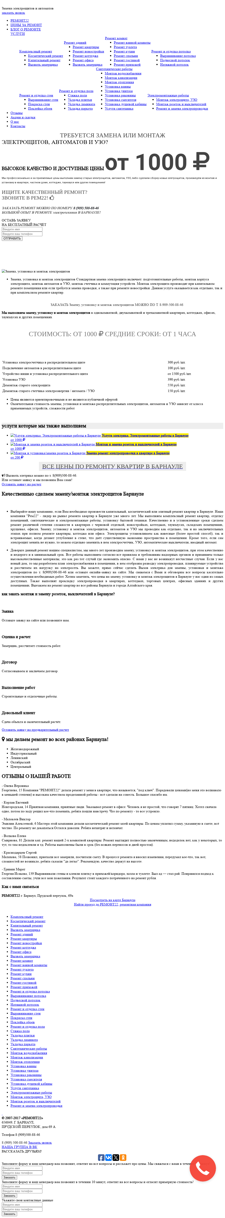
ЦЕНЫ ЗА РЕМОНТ (26, 25)
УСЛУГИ (18, 34)
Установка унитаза (119, 91)
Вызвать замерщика (43, 64)
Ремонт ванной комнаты (132, 42)
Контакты (18, 126)
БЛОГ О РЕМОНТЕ (26, 29)
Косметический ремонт (45, 56)
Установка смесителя (120, 100)
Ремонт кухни (124, 51)
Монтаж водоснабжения (123, 73)
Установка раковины (120, 95)
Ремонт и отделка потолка (171, 51)
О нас (15, 122)
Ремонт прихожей (127, 64)
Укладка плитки (80, 100)
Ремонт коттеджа (85, 56)
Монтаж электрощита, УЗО (176, 100)
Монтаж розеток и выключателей (181, 104)
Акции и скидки (23, 117)
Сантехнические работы (114, 69)
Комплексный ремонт (35, 51)
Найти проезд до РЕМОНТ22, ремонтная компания (112, 904)
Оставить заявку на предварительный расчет (35, 730)
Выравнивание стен (43, 100)
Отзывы (17, 113)
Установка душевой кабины (126, 104)
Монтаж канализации (121, 78)
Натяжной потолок (174, 64)
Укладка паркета (80, 108)
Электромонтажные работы (168, 95)
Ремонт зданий (75, 42)
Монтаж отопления (119, 82)
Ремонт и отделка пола (76, 91)
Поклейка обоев (40, 108)
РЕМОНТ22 (20, 20)
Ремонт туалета (125, 47)
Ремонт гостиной (127, 60)
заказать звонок (13, 13)
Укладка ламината (81, 104)
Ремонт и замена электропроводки (182, 108)
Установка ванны (118, 86)
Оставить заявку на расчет (21, 484)
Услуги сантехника (119, 108)
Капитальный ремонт (44, 60)
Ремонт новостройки (88, 51)
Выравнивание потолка (178, 56)
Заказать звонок (40, 1142)
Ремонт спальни (126, 56)
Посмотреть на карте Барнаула (112, 900)
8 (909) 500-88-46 (14, 1142)
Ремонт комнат (116, 38)
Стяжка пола (77, 95)
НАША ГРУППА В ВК (19, 1147)
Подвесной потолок (175, 60)
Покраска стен (39, 104)
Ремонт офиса (83, 60)
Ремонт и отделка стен (36, 95)
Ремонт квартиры (86, 47)
